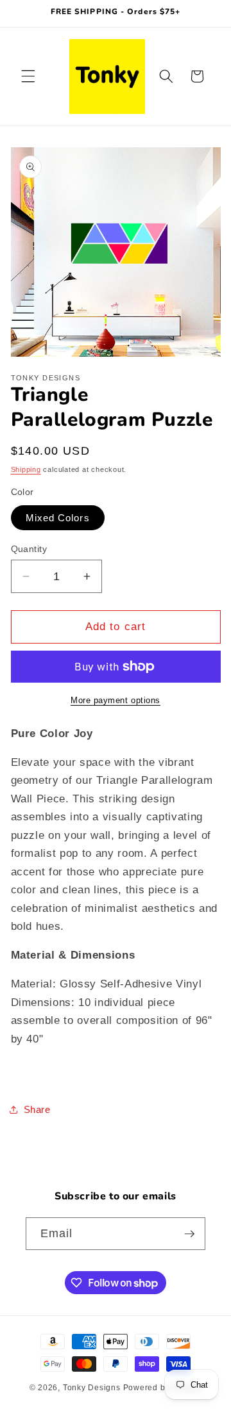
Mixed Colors (58, 517)
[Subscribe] (189, 1234)
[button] (28, 76)
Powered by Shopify (162, 1387)
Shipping (26, 469)
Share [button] (37, 1109)
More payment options (115, 700)
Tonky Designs (92, 1387)
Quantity (29, 549)
